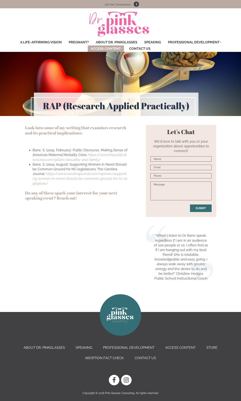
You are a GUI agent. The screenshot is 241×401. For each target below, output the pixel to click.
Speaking (152, 42)
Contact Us (139, 49)
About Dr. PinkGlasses (116, 42)
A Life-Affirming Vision (41, 42)
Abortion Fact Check (104, 358)
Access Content (106, 49)
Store (211, 348)
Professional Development (194, 42)
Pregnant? (79, 42)
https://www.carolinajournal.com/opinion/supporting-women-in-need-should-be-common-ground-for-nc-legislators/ (80, 178)
